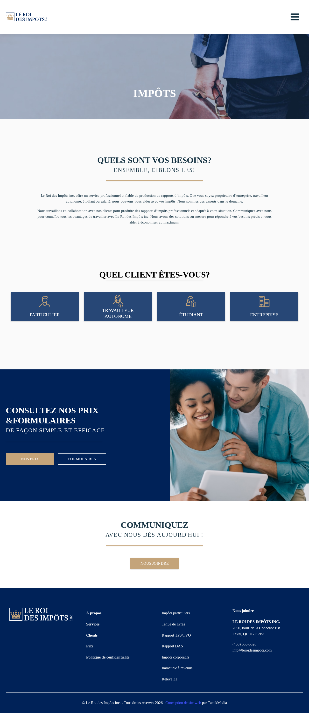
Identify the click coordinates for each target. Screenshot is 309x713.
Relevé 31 (169, 679)
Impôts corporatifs (175, 657)
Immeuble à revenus (177, 668)
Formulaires (82, 459)
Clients (92, 635)
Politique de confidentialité (107, 657)
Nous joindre (154, 563)
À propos (93, 613)
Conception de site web (183, 703)
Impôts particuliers (176, 613)
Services (92, 624)
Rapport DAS (172, 646)
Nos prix (30, 459)
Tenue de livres (173, 624)
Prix (89, 646)
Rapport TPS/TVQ (176, 635)
